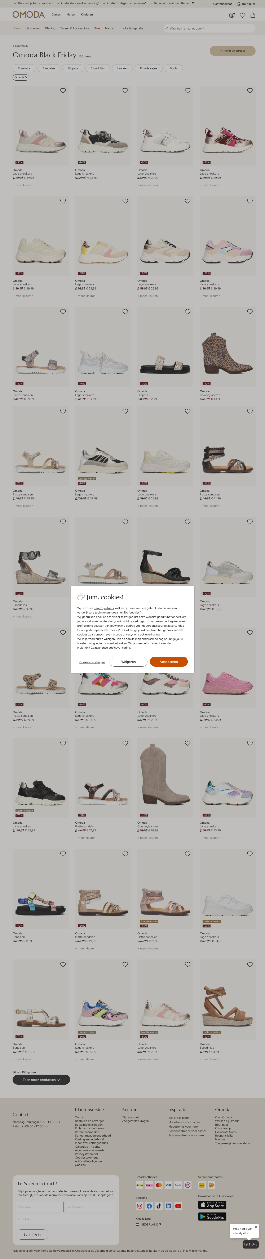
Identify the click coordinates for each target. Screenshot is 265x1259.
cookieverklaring (149, 634)
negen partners (104, 608)
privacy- (128, 634)
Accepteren (169, 662)
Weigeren (128, 662)
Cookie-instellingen (92, 662)
